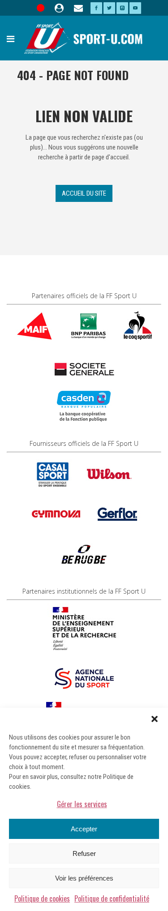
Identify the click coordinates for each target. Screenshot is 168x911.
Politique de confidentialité (111, 898)
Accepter (84, 829)
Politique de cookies (42, 898)
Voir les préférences (84, 878)
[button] (154, 718)
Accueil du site (84, 193)
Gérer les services (82, 804)
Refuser (84, 853)
